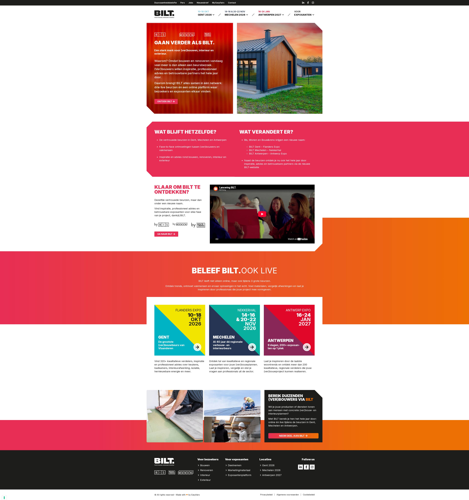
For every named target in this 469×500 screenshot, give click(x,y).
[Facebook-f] (308, 2)
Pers (182, 2)
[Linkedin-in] (303, 2)
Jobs (190, 2)
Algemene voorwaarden (288, 494)
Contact (232, 2)
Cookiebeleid (309, 494)
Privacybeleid (266, 494)
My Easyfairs (218, 2)
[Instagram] (313, 2)
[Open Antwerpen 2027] (283, 15)
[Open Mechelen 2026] (247, 15)
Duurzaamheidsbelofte (165, 2)
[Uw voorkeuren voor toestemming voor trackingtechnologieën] (4, 497)
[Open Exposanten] (313, 15)
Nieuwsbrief (202, 2)
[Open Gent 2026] (213, 15)
